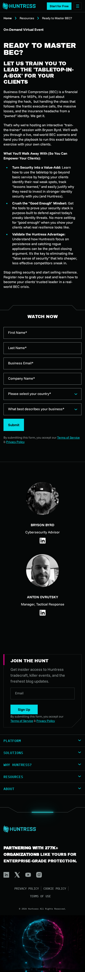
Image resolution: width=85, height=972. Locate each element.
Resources (27, 18)
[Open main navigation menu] (78, 6)
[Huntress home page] (41, 829)
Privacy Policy (15, 442)
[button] (59, 6)
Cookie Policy (54, 889)
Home (7, 18)
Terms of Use (40, 896)
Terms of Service (68, 437)
